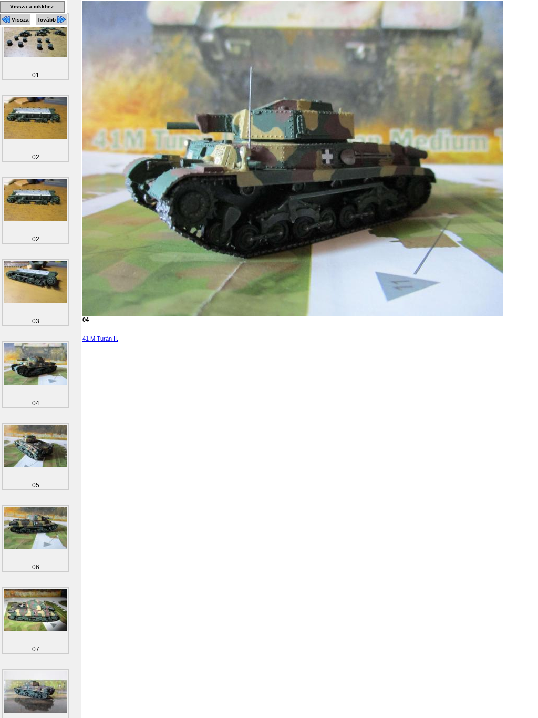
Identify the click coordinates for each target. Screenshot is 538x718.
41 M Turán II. (100, 338)
